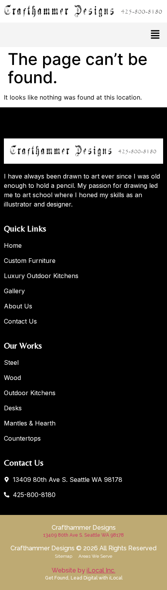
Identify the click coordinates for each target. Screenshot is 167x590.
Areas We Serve (95, 556)
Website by (83, 570)
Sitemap (63, 556)
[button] (155, 34)
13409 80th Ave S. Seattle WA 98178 (83, 535)
